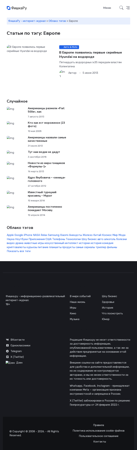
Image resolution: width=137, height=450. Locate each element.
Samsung (53, 235)
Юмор (106, 319)
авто (100, 239)
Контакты (99, 441)
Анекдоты (75, 235)
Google (18, 235)
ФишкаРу (18, 8)
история (96, 243)
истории (84, 243)
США (48, 239)
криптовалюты (16, 247)
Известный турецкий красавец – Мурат (42, 193)
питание (43, 247)
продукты (68, 247)
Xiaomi (64, 235)
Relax (44, 235)
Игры (73, 307)
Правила (98, 425)
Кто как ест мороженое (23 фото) (46, 124)
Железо (88, 235)
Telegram (16, 351)
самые (79, 247)
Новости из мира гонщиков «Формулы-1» (46, 164)
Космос (107, 235)
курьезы (32, 247)
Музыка (74, 319)
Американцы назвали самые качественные (47, 139)
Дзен (19, 362)
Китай (97, 235)
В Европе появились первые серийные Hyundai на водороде (90, 54)
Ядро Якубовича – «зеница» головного (46, 179)
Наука (10, 239)
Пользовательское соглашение (98, 436)
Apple (10, 235)
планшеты (55, 247)
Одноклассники (20, 345)
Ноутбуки (21, 239)
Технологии (73, 239)
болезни (121, 239)
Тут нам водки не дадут (44, 152)
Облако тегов (57, 21)
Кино (73, 313)
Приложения (37, 239)
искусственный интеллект (61, 243)
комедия (107, 243)
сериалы (89, 247)
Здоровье (108, 302)
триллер (101, 247)
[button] (128, 8)
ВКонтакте (18, 339)
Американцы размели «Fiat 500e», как (46, 110)
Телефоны (58, 239)
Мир (115, 235)
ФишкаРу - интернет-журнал (27, 21)
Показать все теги (19, 251)
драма (19, 243)
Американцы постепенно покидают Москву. (45, 208)
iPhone (28, 235)
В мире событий (80, 296)
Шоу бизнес (89, 239)
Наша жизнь (77, 302)
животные (30, 243)
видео (11, 243)
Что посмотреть (112, 313)
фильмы (112, 247)
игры (41, 243)
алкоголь (110, 239)
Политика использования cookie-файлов (99, 430)
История (107, 307)
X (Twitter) (17, 357)
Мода (121, 235)
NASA (36, 235)
